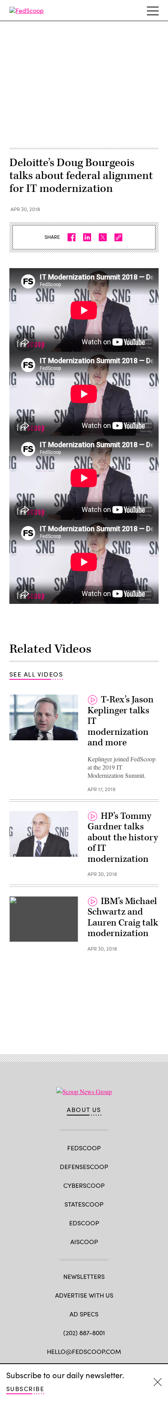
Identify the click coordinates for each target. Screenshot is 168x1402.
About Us (84, 1110)
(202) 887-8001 (84, 1333)
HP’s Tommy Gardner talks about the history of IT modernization (123, 837)
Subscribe (25, 1388)
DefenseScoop (84, 1166)
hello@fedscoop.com (84, 1351)
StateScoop (84, 1204)
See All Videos (36, 674)
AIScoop (84, 1241)
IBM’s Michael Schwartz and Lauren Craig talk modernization (123, 917)
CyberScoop (84, 1185)
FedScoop (84, 1148)
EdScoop (84, 1223)
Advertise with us (84, 1295)
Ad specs (84, 1314)
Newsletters (84, 1276)
